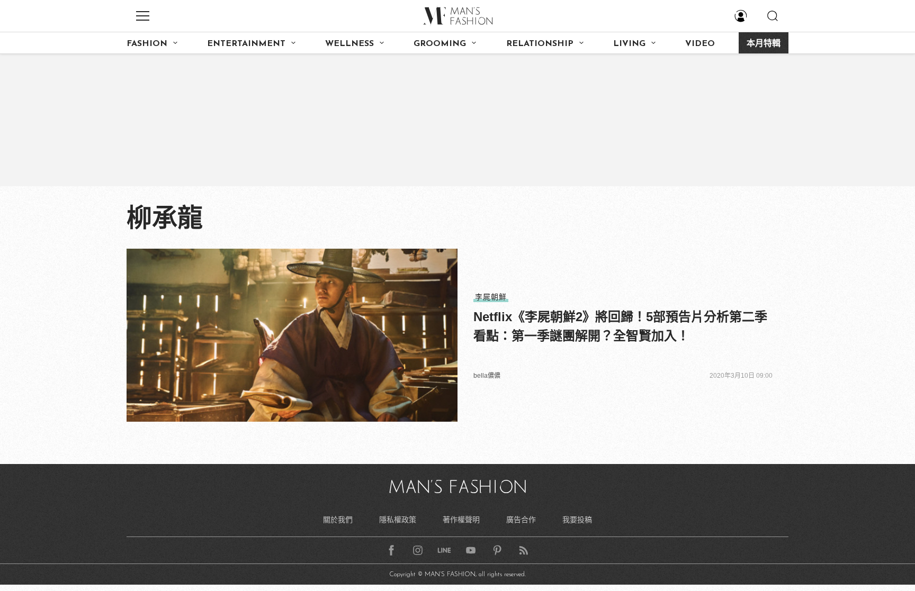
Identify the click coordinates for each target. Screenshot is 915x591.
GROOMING (440, 44)
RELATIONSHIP (539, 44)
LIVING (629, 44)
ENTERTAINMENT (246, 44)
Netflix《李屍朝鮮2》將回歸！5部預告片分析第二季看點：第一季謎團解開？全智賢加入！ (620, 326)
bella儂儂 (486, 375)
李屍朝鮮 (491, 297)
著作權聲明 (461, 519)
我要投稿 (577, 519)
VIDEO (700, 44)
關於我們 (338, 519)
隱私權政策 (397, 519)
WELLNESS (349, 44)
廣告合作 (521, 519)
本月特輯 (764, 44)
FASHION (147, 44)
